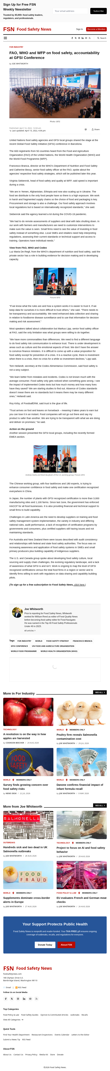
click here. (79, 584)
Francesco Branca (82, 641)
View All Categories (11, 1019)
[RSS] (90, 38)
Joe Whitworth (20, 64)
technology (9, 729)
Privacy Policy (31, 1054)
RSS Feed (26, 1039)
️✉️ (7, 987)
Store (52, 1054)
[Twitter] (76, 38)
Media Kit (43, 1054)
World (38, 641)
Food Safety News (58, 1067)
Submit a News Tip (11, 1039)
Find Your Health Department (16, 1034)
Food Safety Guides (29, 1015)
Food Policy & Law (66, 893)
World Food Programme (24, 651)
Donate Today (45, 945)
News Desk (11, 793)
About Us (7, 1054)
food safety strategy (57, 641)
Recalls (85, 1015)
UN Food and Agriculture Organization (53, 646)
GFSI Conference (19, 646)
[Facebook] (72, 38)
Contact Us (18, 1054)
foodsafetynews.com (12, 974)
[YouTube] (86, 38)
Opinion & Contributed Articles (54, 1015)
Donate (60, 1054)
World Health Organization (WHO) (59, 651)
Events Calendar (62, 1034)
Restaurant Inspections (42, 1034)
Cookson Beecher (15, 742)
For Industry (16, 47)
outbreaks (9, 842)
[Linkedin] (83, 38)
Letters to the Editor (80, 1034)
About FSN (66, 945)
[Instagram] (79, 38)
